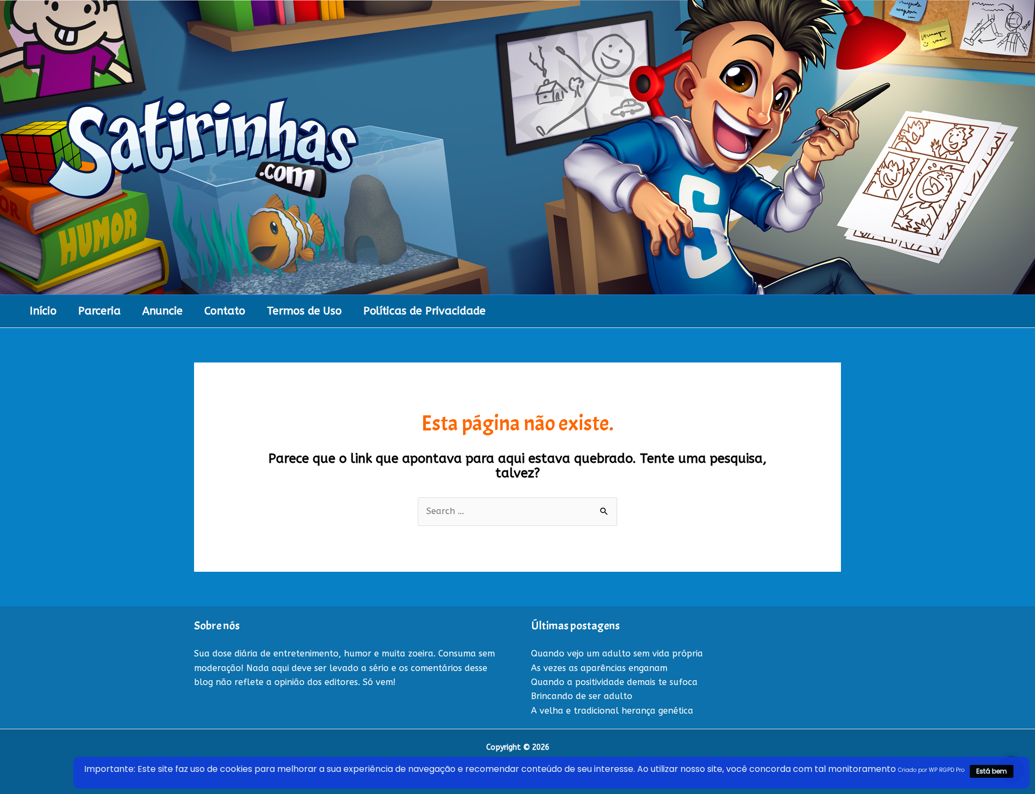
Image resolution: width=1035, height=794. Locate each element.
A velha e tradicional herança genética (612, 711)
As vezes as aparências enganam (599, 668)
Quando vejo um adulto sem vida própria (617, 653)
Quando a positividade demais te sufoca (614, 682)
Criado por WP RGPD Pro (931, 770)
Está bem (991, 771)
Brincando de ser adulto (581, 696)
